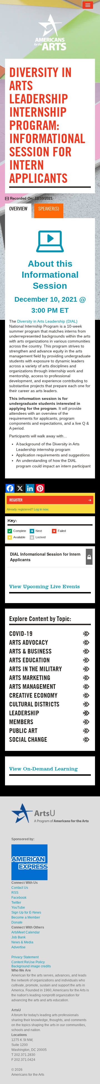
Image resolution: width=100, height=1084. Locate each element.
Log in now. (41, 509)
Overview (18, 209)
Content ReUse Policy (28, 962)
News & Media (22, 942)
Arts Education (29, 660)
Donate (16, 922)
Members (21, 722)
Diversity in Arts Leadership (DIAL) (47, 321)
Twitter (16, 902)
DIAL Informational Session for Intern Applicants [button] (45, 556)
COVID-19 (20, 634)
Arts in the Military (35, 669)
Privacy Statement (25, 957)
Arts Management (32, 686)
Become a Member (25, 917)
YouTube (18, 907)
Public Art (23, 731)
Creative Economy (33, 695)
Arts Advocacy (28, 642)
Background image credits (31, 966)
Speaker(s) (48, 209)
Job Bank (18, 937)
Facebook (18, 898)
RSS (14, 893)
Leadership (24, 713)
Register (15, 500)
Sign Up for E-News (26, 912)
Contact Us (19, 888)
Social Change (28, 739)
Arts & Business (30, 651)
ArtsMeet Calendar (25, 932)
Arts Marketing (29, 678)
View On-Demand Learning (43, 769)
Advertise (18, 947)
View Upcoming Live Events (44, 586)
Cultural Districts (34, 704)
